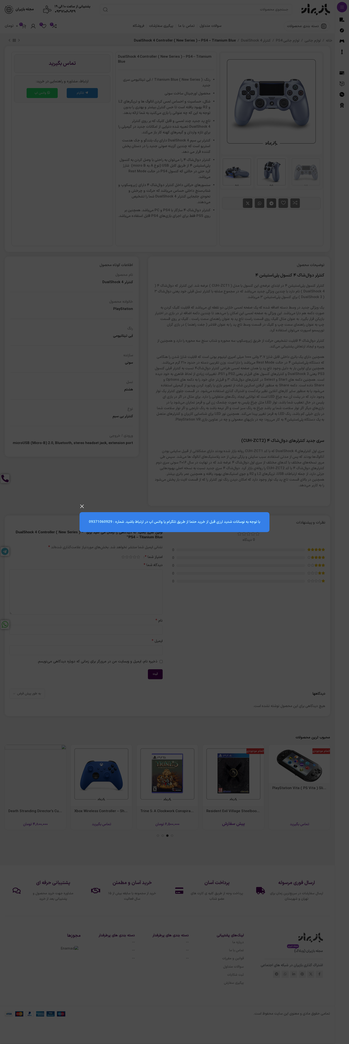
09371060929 (100, 522)
